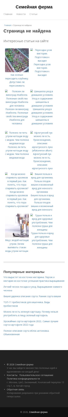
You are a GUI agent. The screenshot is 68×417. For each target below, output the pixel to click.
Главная (7, 14)
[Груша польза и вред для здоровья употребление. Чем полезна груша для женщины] (42, 229)
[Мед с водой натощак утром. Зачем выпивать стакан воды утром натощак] (17, 236)
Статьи (33, 14)
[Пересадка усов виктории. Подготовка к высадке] (42, 60)
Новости (21, 14)
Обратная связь (15, 389)
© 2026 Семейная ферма (20, 364)
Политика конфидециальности (23, 378)
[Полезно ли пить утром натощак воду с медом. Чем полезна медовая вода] (17, 143)
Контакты (12, 375)
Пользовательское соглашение (36, 375)
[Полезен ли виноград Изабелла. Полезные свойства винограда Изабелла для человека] (17, 105)
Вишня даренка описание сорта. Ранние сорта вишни (32, 296)
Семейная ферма (34, 7)
